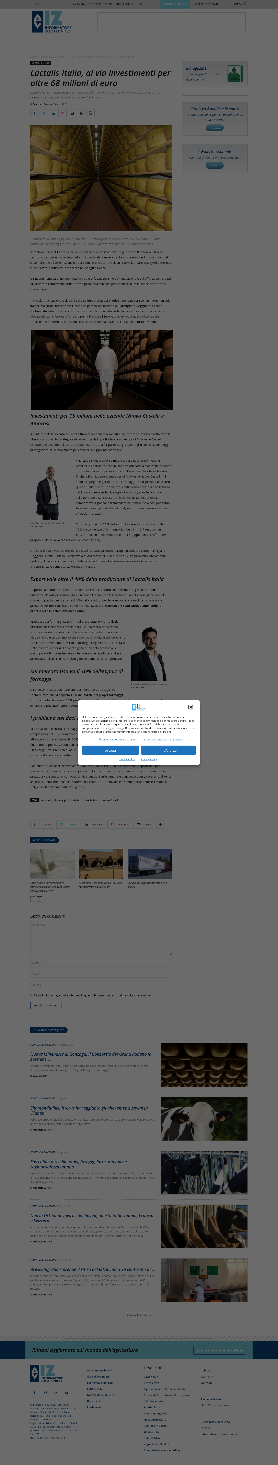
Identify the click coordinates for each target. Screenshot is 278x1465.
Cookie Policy (127, 759)
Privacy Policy (149, 759)
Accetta (110, 750)
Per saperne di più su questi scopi (162, 739)
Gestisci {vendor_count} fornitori (118, 739)
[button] (191, 707)
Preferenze (169, 750)
